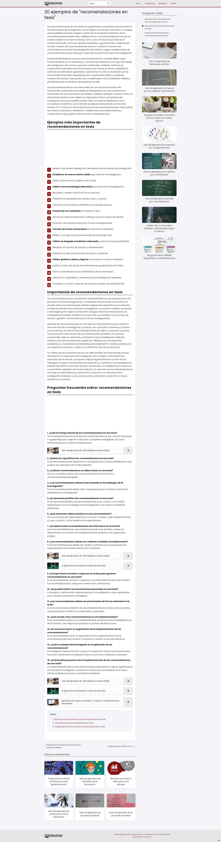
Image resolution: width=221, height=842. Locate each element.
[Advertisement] (90, 147)
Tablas (173, 3)
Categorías (149, 3)
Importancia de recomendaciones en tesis (74, 723)
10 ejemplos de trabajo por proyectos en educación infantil (63, 746)
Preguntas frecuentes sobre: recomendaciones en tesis (80, 726)
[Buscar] (108, 3)
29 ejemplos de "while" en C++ (121, 746)
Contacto (147, 837)
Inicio (138, 3)
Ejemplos (163, 3)
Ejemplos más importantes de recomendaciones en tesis (80, 719)
